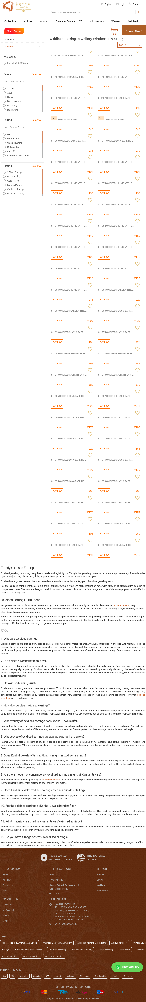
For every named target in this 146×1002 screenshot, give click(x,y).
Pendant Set (102, 890)
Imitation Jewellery (57, 949)
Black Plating (13, 176)
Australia (24, 976)
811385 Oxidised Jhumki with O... (69, 268)
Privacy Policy (56, 879)
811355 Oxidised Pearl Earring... (116, 289)
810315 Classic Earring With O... (69, 55)
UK (12, 976)
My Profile (7, 920)
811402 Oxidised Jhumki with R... (69, 98)
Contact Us (8, 885)
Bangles (100, 874)
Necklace (101, 885)
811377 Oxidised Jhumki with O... (116, 204)
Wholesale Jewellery (54, 956)
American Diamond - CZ (69, 21)
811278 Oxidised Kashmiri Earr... (116, 374)
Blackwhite (12, 109)
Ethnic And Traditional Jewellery (29, 949)
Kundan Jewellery (105, 949)
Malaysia (70, 976)
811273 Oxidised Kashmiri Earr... (69, 374)
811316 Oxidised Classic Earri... (115, 481)
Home (5, 874)
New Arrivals (134, 31)
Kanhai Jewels (121, 605)
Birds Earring (13, 138)
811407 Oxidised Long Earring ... (68, 76)
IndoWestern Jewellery (82, 949)
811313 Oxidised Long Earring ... (68, 459)
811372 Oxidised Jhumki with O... (69, 162)
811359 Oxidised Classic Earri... (68, 332)
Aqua (9, 92)
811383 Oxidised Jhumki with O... (69, 247)
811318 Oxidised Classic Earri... (115, 502)
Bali (9, 134)
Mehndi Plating (14, 184)
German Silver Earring (18, 155)
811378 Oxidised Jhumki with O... (69, 225)
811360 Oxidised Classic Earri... (68, 140)
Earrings (5, 949)
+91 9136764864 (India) (66, 924)
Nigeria (115, 976)
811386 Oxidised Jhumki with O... (116, 268)
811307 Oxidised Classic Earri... (115, 396)
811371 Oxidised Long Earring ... (115, 140)
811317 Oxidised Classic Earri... (68, 502)
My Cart (6, 915)
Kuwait (58, 976)
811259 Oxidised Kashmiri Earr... (69, 353)
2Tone (10, 88)
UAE (47, 976)
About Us (7, 879)
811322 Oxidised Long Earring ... (115, 544)
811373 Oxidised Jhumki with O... (116, 162)
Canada (36, 976)
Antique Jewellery (119, 942)
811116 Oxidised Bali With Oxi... (68, 119)
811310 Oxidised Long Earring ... (68, 438)
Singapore (84, 976)
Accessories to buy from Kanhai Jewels (19, 942)
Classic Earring (14, 142)
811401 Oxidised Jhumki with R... (116, 76)
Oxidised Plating (15, 189)
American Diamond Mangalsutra (91, 942)
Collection (10, 21)
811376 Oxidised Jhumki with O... (69, 204)
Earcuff (10, 151)
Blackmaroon (14, 101)
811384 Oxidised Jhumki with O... (116, 247)
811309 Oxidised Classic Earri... (115, 417)
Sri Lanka (128, 976)
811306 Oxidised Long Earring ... (68, 396)
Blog (5, 890)
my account (11, 899)
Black (10, 96)
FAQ (51, 874)
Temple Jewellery (9, 956)
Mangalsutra (124, 949)
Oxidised (133, 21)
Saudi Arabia (100, 976)
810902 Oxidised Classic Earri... (115, 98)
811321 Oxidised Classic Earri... (68, 544)
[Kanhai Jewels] (17, 6)
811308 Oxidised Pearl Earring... (69, 417)
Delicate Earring (15, 147)
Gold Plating (13, 180)
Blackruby (12, 105)
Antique (27, 21)
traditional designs (50, 779)
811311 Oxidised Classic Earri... (115, 438)
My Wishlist (8, 909)
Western (116, 21)
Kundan (44, 21)
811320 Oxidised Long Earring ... (115, 523)
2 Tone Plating (14, 172)
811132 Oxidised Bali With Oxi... (115, 119)
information (12, 868)
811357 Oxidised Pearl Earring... (69, 310)
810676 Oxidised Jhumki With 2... (116, 55)
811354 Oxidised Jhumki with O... (69, 289)
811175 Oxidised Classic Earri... (115, 332)
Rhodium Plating (15, 193)
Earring (100, 879)
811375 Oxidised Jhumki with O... (116, 183)
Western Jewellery (31, 956)
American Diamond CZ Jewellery (57, 942)
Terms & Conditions (58, 894)
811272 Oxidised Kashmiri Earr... (116, 353)
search (102, 868)
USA (4, 976)
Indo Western (96, 21)
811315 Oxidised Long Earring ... (68, 481)
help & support (60, 868)
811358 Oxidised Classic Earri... (115, 310)
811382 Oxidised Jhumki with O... (116, 225)
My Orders (7, 904)
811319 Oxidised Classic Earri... (68, 523)
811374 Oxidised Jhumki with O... (69, 183)
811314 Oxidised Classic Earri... (115, 459)
